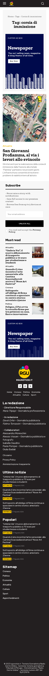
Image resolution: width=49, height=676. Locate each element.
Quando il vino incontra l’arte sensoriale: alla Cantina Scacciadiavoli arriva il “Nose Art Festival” (24, 492)
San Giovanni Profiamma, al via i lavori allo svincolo (21, 155)
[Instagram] (25, 386)
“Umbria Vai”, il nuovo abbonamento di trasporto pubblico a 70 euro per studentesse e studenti (17, 256)
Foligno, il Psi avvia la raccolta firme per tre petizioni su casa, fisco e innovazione (17, 310)
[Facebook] (20, 386)
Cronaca (9, 287)
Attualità (7, 146)
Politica (8, 304)
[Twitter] (30, 386)
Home (10, 16)
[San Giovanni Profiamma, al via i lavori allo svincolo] (24, 118)
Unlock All (24, 223)
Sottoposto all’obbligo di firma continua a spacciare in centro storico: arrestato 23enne (17, 295)
